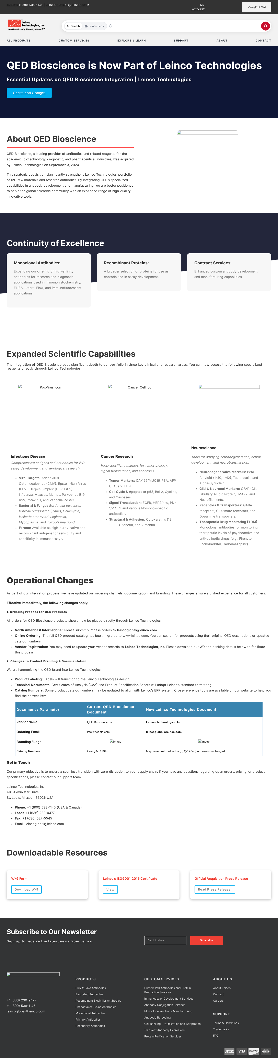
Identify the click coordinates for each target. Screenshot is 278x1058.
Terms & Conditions (226, 1023)
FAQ (216, 1035)
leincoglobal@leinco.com (26, 1011)
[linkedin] (21, 992)
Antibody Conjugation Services (164, 1005)
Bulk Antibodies (91, 988)
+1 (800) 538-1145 (21, 1006)
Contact (218, 994)
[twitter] (14, 992)
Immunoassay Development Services (168, 998)
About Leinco (222, 988)
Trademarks (221, 1029)
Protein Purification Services (163, 1036)
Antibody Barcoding (157, 1017)
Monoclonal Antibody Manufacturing (168, 1011)
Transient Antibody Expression (164, 1030)
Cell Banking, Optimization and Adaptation (172, 1023)
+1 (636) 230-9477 (21, 1000)
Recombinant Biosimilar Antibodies (98, 1000)
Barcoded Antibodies (89, 994)
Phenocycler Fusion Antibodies (96, 1007)
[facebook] (8, 992)
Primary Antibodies (88, 1019)
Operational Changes (29, 93)
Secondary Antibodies (90, 1025)
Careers (218, 1000)
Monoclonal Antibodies (90, 1013)
